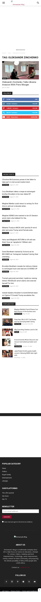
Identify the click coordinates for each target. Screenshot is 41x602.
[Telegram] (23, 582)
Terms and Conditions (29, 591)
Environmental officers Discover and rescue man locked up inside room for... (26, 342)
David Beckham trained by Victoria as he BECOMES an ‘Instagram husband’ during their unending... (20, 254)
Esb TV (4, 499)
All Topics (5, 591)
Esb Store (5, 496)
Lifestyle (5, 481)
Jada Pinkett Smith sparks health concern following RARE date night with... (25, 353)
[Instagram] (12, 582)
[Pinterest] (18, 582)
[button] (38, 3)
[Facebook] (6, 582)
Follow (34, 103)
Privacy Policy (15, 591)
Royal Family (6, 209)
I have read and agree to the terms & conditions (18, 522)
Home (4, 53)
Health (16, 332)
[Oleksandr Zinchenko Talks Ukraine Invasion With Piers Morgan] (20, 70)
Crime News (18, 346)
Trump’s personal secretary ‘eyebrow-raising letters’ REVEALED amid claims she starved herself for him (19, 280)
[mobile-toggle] (3, 3)
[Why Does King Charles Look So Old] (7, 332)
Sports (4, 78)
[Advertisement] (20, 27)
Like (36, 99)
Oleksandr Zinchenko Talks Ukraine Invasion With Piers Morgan (19, 83)
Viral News (5, 185)
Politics (4, 471)
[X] (29, 582)
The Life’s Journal (8, 493)
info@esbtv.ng (24, 567)
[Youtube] (35, 582)
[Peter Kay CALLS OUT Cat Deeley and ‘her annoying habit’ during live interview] (7, 322)
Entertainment (7, 478)
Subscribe (34, 117)
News (4, 468)
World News (6, 298)
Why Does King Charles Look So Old (25, 329)
